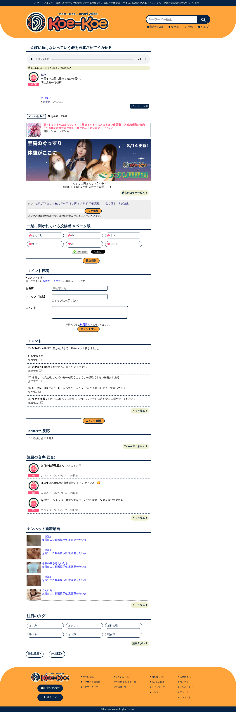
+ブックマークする (139, 106)
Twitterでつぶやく (134, 446)
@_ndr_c (46, 98)
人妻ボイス (185, 677)
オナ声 (47, 102)
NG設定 (56, 653)
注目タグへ (138, 643)
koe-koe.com (110, 709)
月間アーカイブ (90, 687)
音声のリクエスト (53, 281)
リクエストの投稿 (182, 26)
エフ (34, 244)
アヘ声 (64, 203)
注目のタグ (120, 682)
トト (112, 235)
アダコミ (184, 692)
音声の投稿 (156, 26)
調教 (97, 203)
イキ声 (72, 634)
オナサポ (82, 203)
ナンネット (185, 697)
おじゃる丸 (53, 203)
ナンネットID (186, 687)
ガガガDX (40, 203)
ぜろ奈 (114, 244)
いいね (37, 116)
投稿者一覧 (120, 687)
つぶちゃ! (184, 682)
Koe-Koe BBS (158, 682)
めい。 (75, 235)
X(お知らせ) (158, 677)
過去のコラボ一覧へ (133, 192)
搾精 (91, 203)
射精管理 (112, 625)
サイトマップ (158, 687)
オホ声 (73, 203)
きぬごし (37, 235)
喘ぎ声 (111, 634)
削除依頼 (33, 653)
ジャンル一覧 (122, 677)
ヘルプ (204, 26)
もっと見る (138, 410)
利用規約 (85, 324)
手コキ (33, 634)
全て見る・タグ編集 (117, 203)
